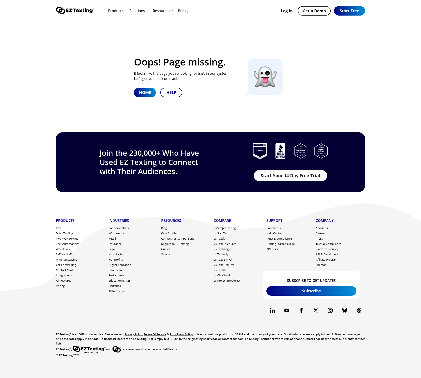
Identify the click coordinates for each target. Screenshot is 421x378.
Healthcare (116, 270)
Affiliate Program (326, 259)
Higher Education (120, 265)
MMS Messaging (66, 259)
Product (114, 10)
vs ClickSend (222, 275)
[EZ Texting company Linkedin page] (272, 310)
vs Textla (219, 238)
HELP (171, 92)
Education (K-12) (119, 281)
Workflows (63, 249)
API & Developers (327, 254)
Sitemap (321, 265)
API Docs (272, 249)
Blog (164, 228)
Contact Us (273, 228)
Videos (165, 254)
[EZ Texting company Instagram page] (330, 310)
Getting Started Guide (280, 244)
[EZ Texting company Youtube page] (287, 310)
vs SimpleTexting (225, 228)
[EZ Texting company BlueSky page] (344, 310)
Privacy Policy (133, 334)
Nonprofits (116, 259)
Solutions (137, 10)
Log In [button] (287, 10)
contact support (232, 339)
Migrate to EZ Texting (175, 244)
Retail (112, 238)
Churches (115, 286)
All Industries (117, 291)
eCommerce (116, 233)
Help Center (274, 233)
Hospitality (116, 254)
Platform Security (327, 249)
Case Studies (169, 233)
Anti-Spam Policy (181, 334)
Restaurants (116, 275)
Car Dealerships (119, 228)
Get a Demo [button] (314, 10)
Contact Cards (65, 270)
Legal (112, 249)
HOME (145, 92)
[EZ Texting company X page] (316, 310)
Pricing (183, 10)
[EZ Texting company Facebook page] (301, 310)
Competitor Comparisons (177, 238)
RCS (58, 228)
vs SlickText (221, 233)
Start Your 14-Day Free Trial (290, 175)
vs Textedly (221, 254)
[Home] (75, 11)
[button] (349, 11)
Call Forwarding (66, 265)
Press (319, 238)
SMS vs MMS (64, 254)
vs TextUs (220, 270)
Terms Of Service (155, 334)
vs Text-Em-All (223, 259)
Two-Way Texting (67, 238)
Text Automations (67, 244)
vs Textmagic (222, 249)
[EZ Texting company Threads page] (359, 310)
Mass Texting (64, 233)
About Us (322, 228)
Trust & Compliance (279, 238)
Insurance (115, 244)
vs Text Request (224, 265)
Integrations (64, 275)
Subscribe (311, 290)
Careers (321, 233)
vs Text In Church (225, 244)
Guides (165, 249)
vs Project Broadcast (227, 281)
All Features (63, 281)
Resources (161, 10)
